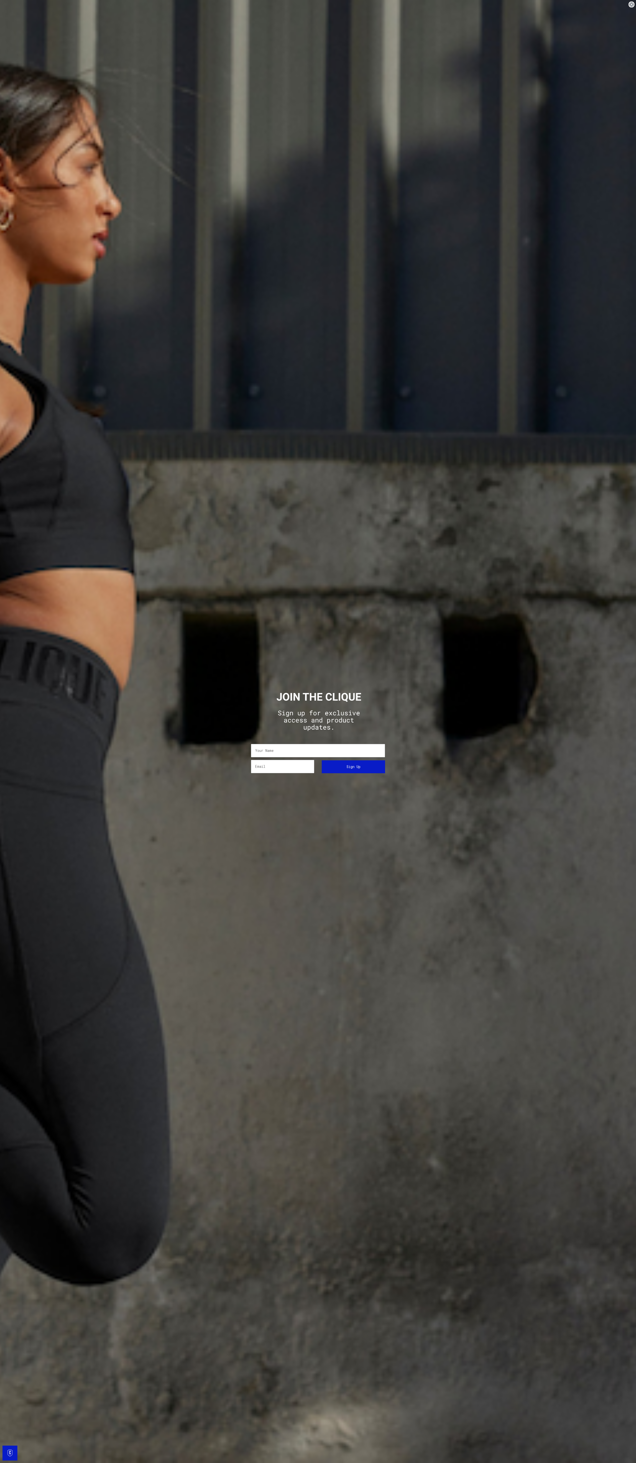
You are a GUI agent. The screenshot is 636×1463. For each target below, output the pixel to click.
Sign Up (353, 766)
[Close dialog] (631, 4)
